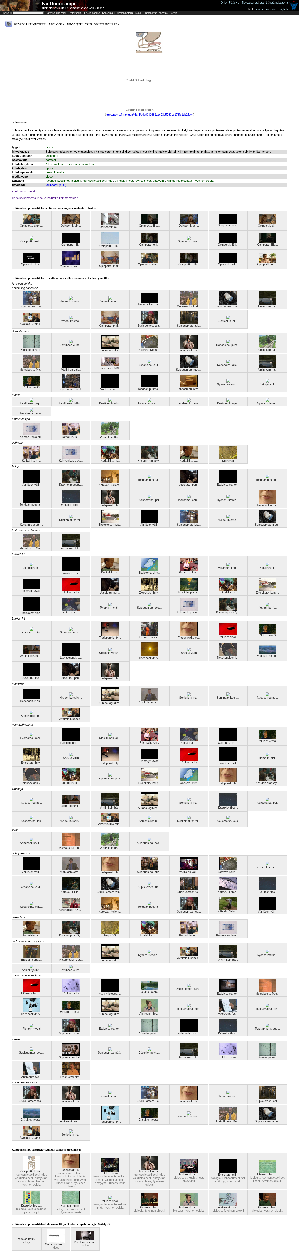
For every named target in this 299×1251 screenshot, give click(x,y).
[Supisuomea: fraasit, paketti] (149, 884)
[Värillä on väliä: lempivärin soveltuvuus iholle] (110, 386)
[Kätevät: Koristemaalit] (149, 347)
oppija (49, 168)
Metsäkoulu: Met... (189, 306)
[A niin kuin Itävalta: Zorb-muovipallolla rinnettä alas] (267, 347)
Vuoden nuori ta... (85, 1242)
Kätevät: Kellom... (110, 484)
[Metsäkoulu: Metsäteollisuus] (189, 303)
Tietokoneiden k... (228, 657)
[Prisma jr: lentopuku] (189, 569)
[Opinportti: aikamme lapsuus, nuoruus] (228, 261)
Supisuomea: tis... (189, 891)
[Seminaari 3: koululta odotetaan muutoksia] (71, 342)
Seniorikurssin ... (110, 301)
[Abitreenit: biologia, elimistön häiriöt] (149, 1204)
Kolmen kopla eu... (31, 437)
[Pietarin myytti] (31, 1026)
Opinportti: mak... (31, 241)
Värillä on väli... (71, 369)
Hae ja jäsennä (92, 13)
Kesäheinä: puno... (228, 345)
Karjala (173, 13)
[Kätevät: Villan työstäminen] (228, 908)
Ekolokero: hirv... (149, 592)
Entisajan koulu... (27, 1238)
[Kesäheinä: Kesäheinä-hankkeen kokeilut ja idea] (189, 400)
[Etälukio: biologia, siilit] (110, 1198)
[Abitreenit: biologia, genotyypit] (189, 1171)
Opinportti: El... (71, 244)
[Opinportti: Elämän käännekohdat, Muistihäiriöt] (71, 242)
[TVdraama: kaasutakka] (228, 565)
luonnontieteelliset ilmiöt (98, 180)
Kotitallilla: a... (189, 460)
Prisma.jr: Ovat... (31, 590)
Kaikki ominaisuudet (24, 191)
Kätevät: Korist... (149, 349)
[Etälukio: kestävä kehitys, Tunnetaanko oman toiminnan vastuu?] (31, 384)
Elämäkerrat (150, 13)
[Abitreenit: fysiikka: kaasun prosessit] (228, 1011)
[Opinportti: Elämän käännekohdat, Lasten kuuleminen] (149, 223)
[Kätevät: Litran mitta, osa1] (228, 889)
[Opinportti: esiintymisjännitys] (189, 223)
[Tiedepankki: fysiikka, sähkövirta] (110, 635)
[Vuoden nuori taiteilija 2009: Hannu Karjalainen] (85, 1239)
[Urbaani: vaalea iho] (149, 634)
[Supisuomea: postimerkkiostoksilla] (149, 605)
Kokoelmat (107, 13)
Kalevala (163, 13)
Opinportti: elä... (149, 244)
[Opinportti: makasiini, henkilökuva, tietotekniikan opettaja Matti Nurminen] (31, 238)
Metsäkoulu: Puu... (71, 847)
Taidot (138, 13)
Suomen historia (124, 13)
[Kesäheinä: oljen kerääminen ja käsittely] (228, 362)
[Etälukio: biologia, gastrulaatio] (71, 589)
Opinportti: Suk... (110, 246)
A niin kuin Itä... (268, 306)
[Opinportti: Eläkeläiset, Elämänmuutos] (228, 242)
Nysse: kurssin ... (71, 301)
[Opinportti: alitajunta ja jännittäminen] (267, 223)
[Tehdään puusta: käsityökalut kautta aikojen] (149, 904)
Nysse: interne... (70, 320)
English (283, 9)
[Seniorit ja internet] (228, 318)
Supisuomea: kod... (70, 389)
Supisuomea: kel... (71, 1057)
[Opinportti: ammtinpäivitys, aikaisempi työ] (31, 223)
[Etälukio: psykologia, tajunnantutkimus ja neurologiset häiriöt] (110, 1026)
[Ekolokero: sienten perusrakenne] (31, 610)
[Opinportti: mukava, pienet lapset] (267, 261)
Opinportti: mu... (267, 264)
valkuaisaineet (124, 180)
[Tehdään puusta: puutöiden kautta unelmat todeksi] (267, 477)
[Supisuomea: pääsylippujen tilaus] (189, 986)
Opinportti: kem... (71, 266)
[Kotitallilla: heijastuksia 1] (31, 565)
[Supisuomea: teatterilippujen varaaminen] (149, 323)
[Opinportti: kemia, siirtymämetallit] (71, 263)
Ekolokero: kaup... (110, 524)
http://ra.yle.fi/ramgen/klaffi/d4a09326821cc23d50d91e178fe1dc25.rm (149, 114)
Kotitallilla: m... (70, 437)
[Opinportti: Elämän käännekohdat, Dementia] (31, 261)
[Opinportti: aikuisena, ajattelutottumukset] (71, 223)
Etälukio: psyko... (31, 349)
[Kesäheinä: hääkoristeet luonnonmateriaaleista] (71, 400)
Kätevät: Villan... (228, 911)
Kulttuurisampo (59, 3)
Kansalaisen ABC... (110, 368)
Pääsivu (234, 2)
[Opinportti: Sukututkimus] (110, 243)
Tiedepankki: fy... (110, 637)
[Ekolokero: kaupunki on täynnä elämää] (110, 522)
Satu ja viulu (267, 384)
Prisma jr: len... (189, 572)
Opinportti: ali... (267, 225)
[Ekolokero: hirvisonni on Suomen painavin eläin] (149, 590)
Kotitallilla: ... (71, 612)
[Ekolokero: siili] (71, 570)
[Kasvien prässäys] (149, 458)
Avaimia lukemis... (31, 324)
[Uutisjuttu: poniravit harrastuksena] (189, 482)
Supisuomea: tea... (149, 325)
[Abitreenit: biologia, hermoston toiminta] (228, 1204)
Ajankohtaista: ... (149, 702)
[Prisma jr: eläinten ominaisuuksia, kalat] (110, 605)
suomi (259, 9)
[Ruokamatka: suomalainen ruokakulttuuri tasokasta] (228, 818)
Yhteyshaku (75, 13)
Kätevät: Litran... (228, 891)
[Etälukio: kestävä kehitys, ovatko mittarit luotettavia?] (267, 653)
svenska (270, 9)
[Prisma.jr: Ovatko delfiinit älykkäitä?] (31, 588)
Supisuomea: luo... (31, 306)
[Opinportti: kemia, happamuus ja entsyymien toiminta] (31, 1168)
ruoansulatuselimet (58, 180)
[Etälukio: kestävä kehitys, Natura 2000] (149, 989)
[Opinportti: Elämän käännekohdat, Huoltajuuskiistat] (267, 242)
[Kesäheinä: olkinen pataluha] (149, 362)
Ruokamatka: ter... (71, 520)
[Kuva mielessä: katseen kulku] (31, 522)
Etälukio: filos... (71, 504)
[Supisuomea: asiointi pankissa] (189, 323)
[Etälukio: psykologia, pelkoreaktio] (149, 1050)
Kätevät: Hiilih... (71, 891)
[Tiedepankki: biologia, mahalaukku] (189, 347)
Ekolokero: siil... (71, 573)
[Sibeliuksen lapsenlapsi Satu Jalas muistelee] (71, 629)
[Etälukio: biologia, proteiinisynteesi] (71, 1203)
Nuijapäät (228, 460)
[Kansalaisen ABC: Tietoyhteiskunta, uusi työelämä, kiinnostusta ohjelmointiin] (110, 365)
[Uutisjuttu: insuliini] (31, 675)
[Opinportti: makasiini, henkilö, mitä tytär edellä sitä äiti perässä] (110, 263)
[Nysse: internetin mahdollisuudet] (71, 318)
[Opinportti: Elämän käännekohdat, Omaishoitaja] (189, 261)
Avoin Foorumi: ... (31, 655)
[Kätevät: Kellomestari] (110, 482)
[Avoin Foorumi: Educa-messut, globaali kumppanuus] (31, 653)
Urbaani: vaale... (149, 637)
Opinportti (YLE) (56, 185)
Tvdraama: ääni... (189, 500)
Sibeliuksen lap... (71, 632)
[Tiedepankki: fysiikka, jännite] (31, 1011)
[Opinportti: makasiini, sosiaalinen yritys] (189, 238)
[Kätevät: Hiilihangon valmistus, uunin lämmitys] (71, 889)
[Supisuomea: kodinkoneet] (71, 386)
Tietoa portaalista (253, 2)
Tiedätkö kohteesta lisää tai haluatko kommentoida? (45, 198)
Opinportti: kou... (110, 227)
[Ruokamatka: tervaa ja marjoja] (71, 517)
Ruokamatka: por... (149, 500)
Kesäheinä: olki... (149, 364)
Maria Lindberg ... (56, 1244)
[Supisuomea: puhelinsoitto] (149, 869)
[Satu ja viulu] (267, 381)
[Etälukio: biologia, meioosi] (71, 990)
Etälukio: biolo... (71, 592)
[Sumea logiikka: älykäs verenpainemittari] (110, 347)
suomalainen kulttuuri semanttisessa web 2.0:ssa (73, 8)
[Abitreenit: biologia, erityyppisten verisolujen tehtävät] (149, 1011)
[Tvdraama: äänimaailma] (189, 497)
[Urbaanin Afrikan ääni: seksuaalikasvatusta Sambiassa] (110, 650)
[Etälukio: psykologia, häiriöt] (228, 991)
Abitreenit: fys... (228, 1013)
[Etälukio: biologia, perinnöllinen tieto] (31, 1203)
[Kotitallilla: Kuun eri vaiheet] (267, 605)
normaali (51, 160)
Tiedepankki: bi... (189, 350)
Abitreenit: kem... (71, 1121)
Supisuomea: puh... (149, 872)
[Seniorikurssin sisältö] (110, 298)
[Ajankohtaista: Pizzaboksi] (149, 699)
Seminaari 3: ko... (71, 345)
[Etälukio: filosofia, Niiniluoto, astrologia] (71, 502)
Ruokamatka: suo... (228, 821)
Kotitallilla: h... (31, 567)
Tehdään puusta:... (149, 389)
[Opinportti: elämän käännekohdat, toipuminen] (149, 242)
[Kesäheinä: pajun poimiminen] (31, 400)
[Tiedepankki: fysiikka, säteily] (149, 655)
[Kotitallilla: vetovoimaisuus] (71, 609)
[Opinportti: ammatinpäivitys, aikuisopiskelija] (149, 261)
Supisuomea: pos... (149, 607)
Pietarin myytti (31, 1028)
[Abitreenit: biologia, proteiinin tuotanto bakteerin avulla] (267, 1204)
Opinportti (52, 155)
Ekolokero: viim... (149, 572)
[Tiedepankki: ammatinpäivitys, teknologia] (149, 301)
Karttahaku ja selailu (56, 13)
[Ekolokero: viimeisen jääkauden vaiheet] (149, 570)
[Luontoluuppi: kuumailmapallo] (189, 589)
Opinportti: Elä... (149, 225)
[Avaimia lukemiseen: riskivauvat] (31, 321)
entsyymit (159, 180)
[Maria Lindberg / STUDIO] (56, 1241)
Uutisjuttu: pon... (188, 484)
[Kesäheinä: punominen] (228, 342)
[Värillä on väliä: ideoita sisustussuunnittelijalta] (71, 367)
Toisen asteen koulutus (80, 164)
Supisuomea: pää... (188, 988)
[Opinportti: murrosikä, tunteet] (228, 222)
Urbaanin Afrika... (110, 652)
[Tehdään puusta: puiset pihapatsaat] (149, 477)
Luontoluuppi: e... (71, 657)
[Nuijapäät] (228, 458)
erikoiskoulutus (55, 172)
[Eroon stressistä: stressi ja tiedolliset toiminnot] (71, 1074)
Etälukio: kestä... (31, 387)
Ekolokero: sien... (31, 613)
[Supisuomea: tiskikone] (189, 889)
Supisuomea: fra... (149, 887)
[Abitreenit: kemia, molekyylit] (71, 1118)
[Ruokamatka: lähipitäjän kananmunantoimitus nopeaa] (31, 818)
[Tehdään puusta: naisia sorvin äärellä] (149, 386)
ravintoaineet (143, 180)
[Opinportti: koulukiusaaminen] (110, 224)
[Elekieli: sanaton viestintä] (31, 957)
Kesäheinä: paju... (31, 403)
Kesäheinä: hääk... (71, 403)
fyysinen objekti (204, 180)
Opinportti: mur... (228, 225)
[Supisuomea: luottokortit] (31, 303)
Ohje (224, 2)
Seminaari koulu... (228, 697)
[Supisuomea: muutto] (228, 303)
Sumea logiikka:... (110, 350)
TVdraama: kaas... (228, 567)
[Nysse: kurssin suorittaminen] (71, 298)
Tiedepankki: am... (149, 304)
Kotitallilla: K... (267, 607)
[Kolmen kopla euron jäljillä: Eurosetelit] (31, 434)
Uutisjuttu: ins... (31, 678)
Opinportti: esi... (189, 225)
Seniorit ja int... (228, 320)
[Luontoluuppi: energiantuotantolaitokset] (71, 655)
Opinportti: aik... (71, 225)
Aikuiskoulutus (55, 164)
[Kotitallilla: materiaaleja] (71, 434)
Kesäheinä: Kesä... (189, 403)
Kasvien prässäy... (149, 460)
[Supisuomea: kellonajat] (71, 1054)
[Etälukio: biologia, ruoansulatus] (110, 1170)
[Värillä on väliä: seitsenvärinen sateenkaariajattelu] (189, 869)
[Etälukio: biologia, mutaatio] (267, 1171)
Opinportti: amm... (31, 225)
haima (171, 180)
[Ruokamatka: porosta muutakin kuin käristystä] (149, 497)
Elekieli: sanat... (31, 959)
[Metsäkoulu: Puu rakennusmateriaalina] (71, 845)
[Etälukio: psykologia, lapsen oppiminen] (31, 347)
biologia (76, 180)
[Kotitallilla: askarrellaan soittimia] (189, 458)
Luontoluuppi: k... (189, 592)
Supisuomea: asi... (189, 325)
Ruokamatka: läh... (31, 821)
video (49, 147)
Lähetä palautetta (277, 2)
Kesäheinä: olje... (228, 364)
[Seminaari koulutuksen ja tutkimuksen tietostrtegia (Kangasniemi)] (228, 695)
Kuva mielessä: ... (31, 524)
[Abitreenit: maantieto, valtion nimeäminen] (189, 1031)
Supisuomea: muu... (228, 306)
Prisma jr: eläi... (110, 607)
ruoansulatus (184, 180)
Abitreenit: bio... (149, 1013)
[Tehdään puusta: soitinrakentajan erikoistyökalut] (189, 386)
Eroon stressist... (71, 1076)
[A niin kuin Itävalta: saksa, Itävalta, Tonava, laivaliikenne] (267, 303)
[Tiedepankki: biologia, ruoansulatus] (267, 502)
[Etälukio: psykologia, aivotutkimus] (228, 482)
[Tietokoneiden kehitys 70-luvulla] (228, 655)
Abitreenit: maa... (189, 1033)
